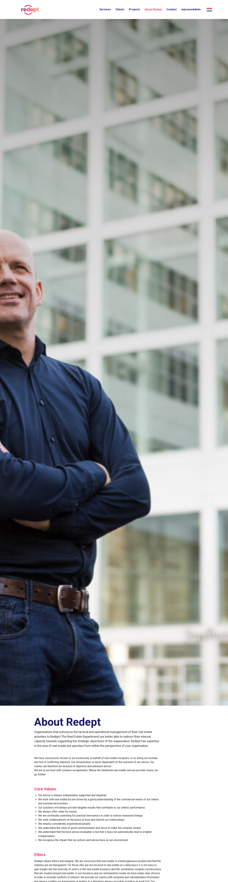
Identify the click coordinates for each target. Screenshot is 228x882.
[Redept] (29, 10)
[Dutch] (209, 10)
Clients (120, 9)
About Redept (153, 9)
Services (105, 9)
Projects (134, 9)
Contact (172, 9)
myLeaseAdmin (191, 9)
